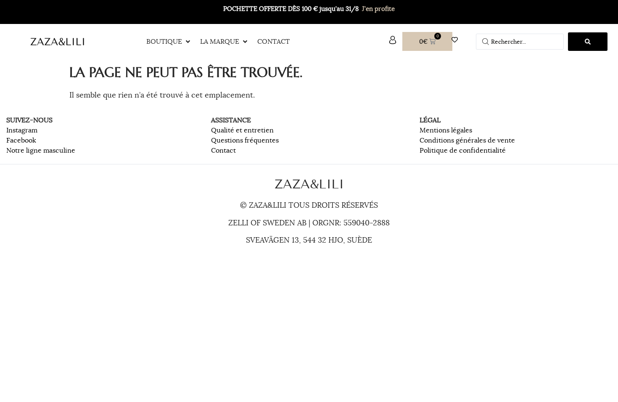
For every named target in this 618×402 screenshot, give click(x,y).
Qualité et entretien (242, 130)
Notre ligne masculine (40, 150)
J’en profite (378, 9)
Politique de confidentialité (463, 150)
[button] (169, 41)
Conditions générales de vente (467, 140)
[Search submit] (587, 41)
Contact (223, 150)
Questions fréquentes (245, 140)
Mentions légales (446, 130)
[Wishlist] (456, 39)
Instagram (21, 130)
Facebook (21, 140)
